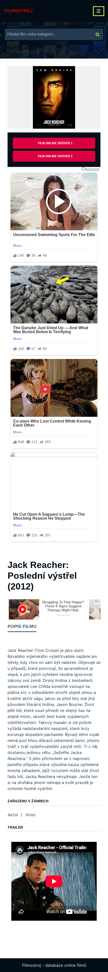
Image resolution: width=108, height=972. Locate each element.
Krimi (30, 814)
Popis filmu (22, 626)
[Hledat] (97, 34)
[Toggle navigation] (98, 11)
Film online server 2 (55, 156)
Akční (13, 814)
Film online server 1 (55, 143)
